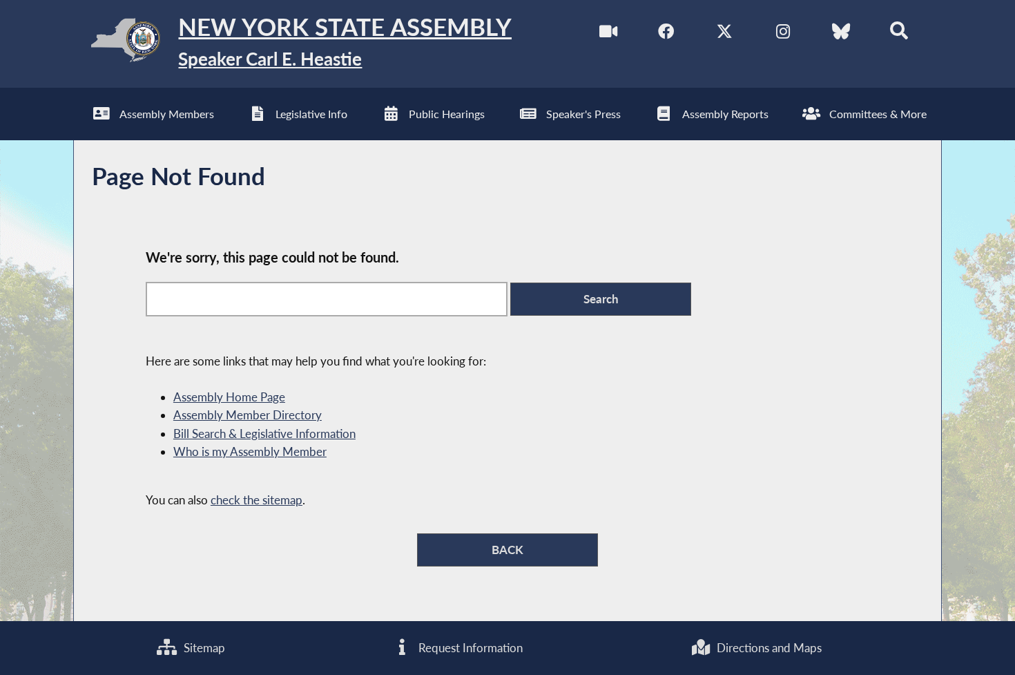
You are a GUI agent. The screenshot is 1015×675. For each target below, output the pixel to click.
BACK (507, 549)
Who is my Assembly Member (250, 451)
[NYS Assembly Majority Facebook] (666, 33)
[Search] (899, 33)
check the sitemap (256, 500)
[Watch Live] (608, 33)
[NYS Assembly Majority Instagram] (782, 33)
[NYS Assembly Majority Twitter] (724, 33)
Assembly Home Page (229, 397)
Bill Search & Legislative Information (264, 433)
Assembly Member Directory (247, 415)
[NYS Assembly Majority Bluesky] (840, 33)
